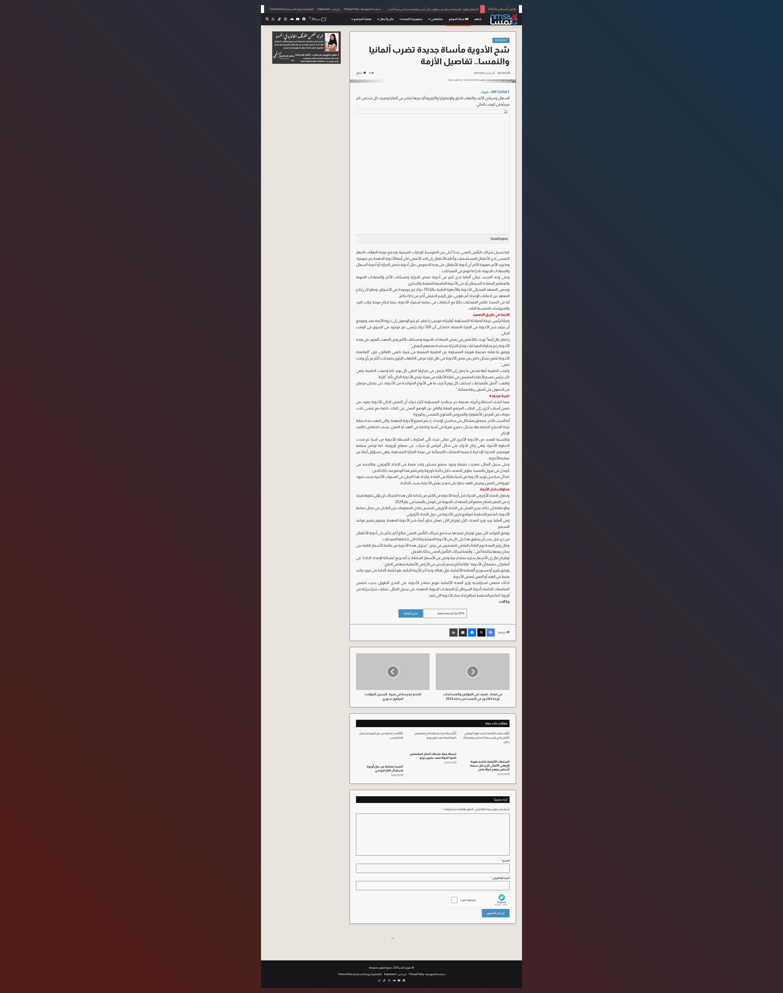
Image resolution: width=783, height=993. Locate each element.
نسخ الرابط (411, 613)
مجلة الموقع (457, 19)
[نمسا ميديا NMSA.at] (503, 19)
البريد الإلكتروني (500, 877)
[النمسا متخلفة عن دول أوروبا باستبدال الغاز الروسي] (379, 747)
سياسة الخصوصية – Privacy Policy (362, 9)
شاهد (477, 19)
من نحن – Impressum (328, 9)
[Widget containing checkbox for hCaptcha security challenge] (479, 900)
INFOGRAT (501, 40)
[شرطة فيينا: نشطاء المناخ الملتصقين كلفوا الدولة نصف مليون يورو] (432, 740)
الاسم (505, 860)
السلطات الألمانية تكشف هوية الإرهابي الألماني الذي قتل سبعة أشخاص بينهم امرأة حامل (490, 765)
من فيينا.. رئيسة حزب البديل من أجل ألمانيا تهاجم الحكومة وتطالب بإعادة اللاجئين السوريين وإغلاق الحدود (423, 9)
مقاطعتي (437, 19)
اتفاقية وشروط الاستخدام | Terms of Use (291, 9)
